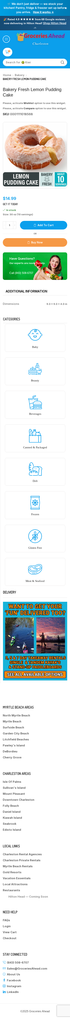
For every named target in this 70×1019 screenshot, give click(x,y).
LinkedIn (13, 992)
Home (7, 75)
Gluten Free (35, 547)
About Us (13, 974)
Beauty (35, 380)
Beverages (35, 413)
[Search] (62, 62)
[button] (6, 39)
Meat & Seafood (35, 580)
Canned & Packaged (35, 447)
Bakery (19, 75)
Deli (35, 480)
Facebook (14, 980)
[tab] (26, 291)
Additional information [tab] (26, 291)
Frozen (35, 514)
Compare (29, 108)
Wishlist (29, 103)
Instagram (14, 986)
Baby (35, 346)
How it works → (43, 12)
